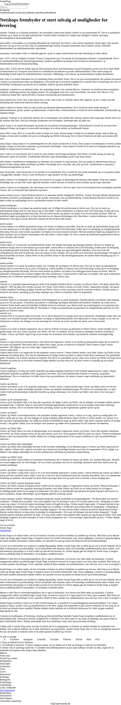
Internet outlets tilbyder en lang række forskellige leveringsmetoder (31, 512)
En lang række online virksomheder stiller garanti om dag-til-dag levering (76, 515)
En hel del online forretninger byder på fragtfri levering (43, 504)
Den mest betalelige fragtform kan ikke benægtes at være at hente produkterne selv (60, 516)
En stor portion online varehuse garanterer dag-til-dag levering (88, 509)
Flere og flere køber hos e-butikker (45, 507)
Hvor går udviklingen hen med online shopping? (86, 512)
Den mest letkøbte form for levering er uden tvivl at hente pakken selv (66, 501)
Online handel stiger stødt (83, 504)
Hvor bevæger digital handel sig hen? (86, 517)
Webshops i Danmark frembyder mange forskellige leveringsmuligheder (56, 499)
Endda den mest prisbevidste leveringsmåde (84, 507)
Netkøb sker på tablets (21, 501)
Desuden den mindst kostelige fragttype (38, 509)
